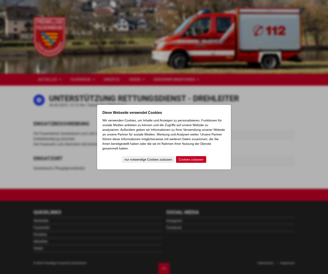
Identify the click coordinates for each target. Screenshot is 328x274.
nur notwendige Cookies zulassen (148, 159)
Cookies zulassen (191, 159)
